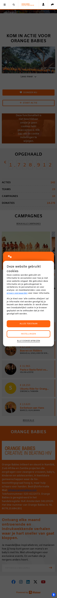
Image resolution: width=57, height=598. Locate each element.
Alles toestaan (29, 323)
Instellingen (28, 334)
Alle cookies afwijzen (28, 341)
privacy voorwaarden (17, 293)
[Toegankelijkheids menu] (53, 594)
